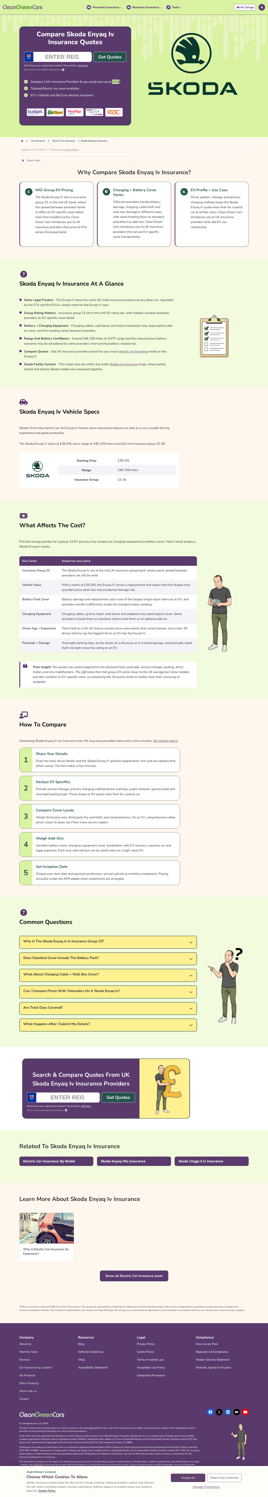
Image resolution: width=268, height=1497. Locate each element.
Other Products (29, 1383)
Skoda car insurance (123, 364)
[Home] (22, 141)
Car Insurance (38, 140)
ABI (83, 672)
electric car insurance (133, 351)
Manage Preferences (206, 1487)
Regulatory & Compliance (212, 1352)
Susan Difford (71, 149)
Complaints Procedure (151, 1375)
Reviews (24, 1359)
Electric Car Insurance (64, 140)
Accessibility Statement (92, 1367)
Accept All (188, 1478)
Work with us (27, 1391)
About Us (25, 1344)
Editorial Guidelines (90, 1352)
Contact (24, 1399)
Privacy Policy (146, 1344)
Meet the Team (28, 1352)
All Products (27, 1375)
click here (83, 65)
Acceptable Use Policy (151, 1367)
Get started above (165, 741)
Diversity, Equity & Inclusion (213, 1367)
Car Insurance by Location (35, 1367)
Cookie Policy (145, 1352)
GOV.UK (38, 1464)
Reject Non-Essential (224, 1478)
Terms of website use (150, 1359)
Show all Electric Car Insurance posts (134, 1276)
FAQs (81, 1359)
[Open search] (262, 7)
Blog (81, 1344)
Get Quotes (110, 57)
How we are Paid (207, 1344)
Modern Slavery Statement (212, 1359)
